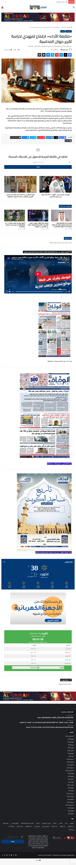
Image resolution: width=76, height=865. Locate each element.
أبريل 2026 (70, 748)
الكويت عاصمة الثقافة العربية (27, 823)
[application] (38, 274)
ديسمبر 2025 (70, 759)
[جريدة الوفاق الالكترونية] (38, 7)
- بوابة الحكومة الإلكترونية (65, 684)
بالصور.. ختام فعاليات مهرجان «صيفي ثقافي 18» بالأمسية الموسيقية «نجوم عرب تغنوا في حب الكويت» (38, 225)
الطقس (37, 823)
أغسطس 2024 (69, 805)
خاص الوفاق (62, 826)
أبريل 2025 (70, 782)
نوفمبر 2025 (70, 762)
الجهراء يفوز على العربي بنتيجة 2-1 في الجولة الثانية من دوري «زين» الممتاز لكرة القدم (15, 225)
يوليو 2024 (70, 808)
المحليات (63, 27)
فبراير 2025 (70, 788)
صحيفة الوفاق (65, 50)
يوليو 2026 (70, 739)
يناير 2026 (70, 756)
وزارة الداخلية (11, 826)
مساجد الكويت (20, 826)
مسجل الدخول (61, 242)
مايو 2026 (70, 745)
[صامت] (10, 292)
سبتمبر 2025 (70, 768)
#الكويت (72, 823)
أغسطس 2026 (69, 736)
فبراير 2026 (70, 753)
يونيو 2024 (70, 811)
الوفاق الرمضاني (14, 823)
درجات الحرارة (54, 826)
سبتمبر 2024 (70, 802)
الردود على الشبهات (46, 823)
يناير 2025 (70, 791)
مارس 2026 (70, 751)
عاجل (62, 31)
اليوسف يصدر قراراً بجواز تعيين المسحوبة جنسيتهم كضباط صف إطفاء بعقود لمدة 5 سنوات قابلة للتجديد (62, 225)
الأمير (66, 823)
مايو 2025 (70, 779)
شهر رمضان (37, 826)
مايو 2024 (70, 814)
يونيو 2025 (70, 776)
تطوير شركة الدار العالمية (44, 855)
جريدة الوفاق (71, 826)
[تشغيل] (69, 292)
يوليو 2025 (70, 773)
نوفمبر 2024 (70, 796)
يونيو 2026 (70, 742)
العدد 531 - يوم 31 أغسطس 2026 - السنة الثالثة (59, 361)
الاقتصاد (60, 823)
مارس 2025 (70, 785)
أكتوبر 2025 (70, 765)
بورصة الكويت (5, 823)
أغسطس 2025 (69, 771)
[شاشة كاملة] (7, 292)
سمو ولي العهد (45, 826)
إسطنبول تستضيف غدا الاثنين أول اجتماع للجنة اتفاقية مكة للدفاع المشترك (48, 2)
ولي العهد (71, 829)
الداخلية (54, 823)
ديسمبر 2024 (70, 794)
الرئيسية (68, 27)
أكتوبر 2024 (70, 799)
